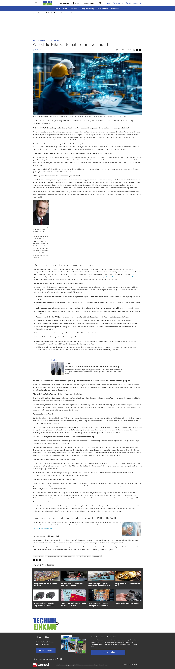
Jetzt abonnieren (45, 650)
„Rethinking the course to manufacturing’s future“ (120, 277)
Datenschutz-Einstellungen (90, 665)
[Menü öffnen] (36, 3)
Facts (106, 665)
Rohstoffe (74, 9)
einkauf (78, 556)
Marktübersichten (102, 9)
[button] (36, 597)
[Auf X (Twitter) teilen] (137, 50)
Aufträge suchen (89, 3)
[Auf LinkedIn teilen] (140, 50)
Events (77, 3)
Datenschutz (62, 665)
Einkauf (65, 9)
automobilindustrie (52, 556)
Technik (58, 9)
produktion (97, 556)
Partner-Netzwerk (64, 3)
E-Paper (107, 3)
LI (61, 659)
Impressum (70, 665)
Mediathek (114, 9)
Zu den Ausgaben (108, 652)
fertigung (87, 556)
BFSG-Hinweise (78, 665)
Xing (58, 659)
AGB (57, 665)
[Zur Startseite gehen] (47, 3)
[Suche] (100, 3)
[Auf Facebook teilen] (134, 50)
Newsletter (119, 3)
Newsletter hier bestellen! (43, 529)
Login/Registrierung (135, 3)
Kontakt (101, 665)
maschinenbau (38, 556)
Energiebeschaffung (87, 9)
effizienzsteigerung (67, 556)
